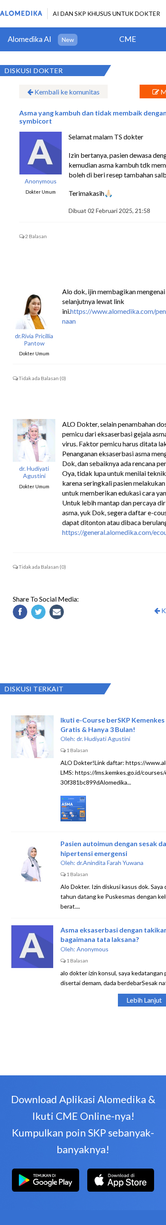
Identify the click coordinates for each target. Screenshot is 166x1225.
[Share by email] (57, 613)
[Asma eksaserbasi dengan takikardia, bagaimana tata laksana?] (32, 946)
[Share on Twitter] (39, 613)
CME (127, 39)
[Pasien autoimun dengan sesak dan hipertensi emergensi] (32, 860)
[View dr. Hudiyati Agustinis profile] (34, 440)
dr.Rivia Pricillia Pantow (34, 340)
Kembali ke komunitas (66, 92)
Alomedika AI (30, 39)
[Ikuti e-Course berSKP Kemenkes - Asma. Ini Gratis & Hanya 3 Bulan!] (32, 736)
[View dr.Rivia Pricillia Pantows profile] (34, 307)
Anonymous (41, 181)
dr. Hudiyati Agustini (34, 472)
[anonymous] (40, 153)
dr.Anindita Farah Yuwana (110, 862)
